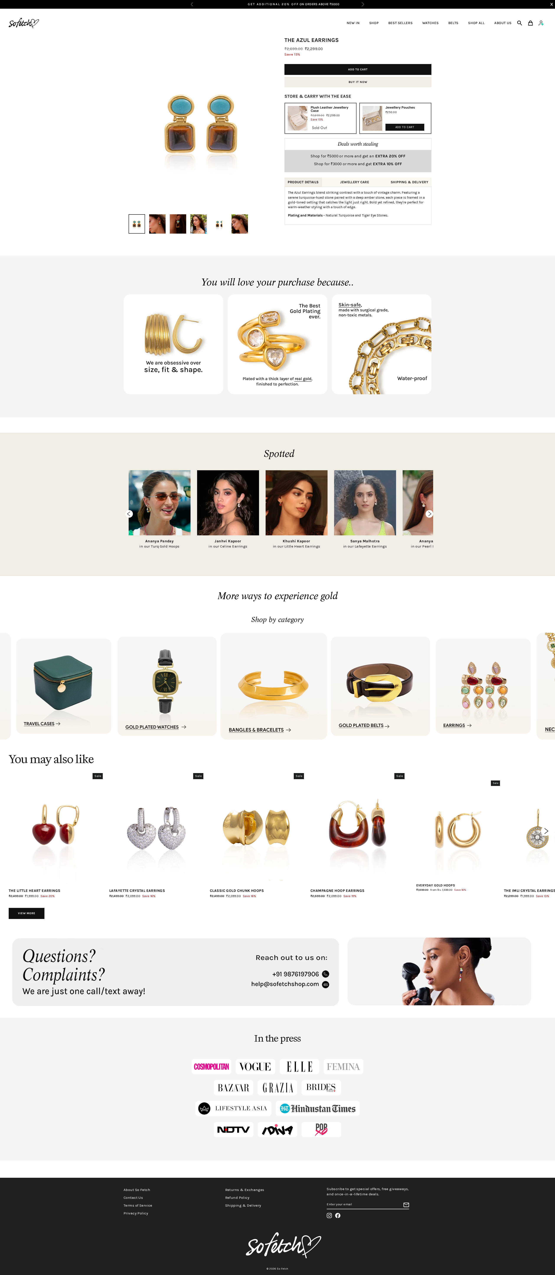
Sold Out (319, 127)
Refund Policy (237, 1197)
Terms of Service (138, 1205)
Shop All (476, 23)
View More (26, 913)
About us (503, 23)
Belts (453, 23)
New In (353, 23)
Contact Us (133, 1197)
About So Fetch (137, 1190)
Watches (430, 23)
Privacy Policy (136, 1213)
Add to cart (404, 127)
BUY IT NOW (358, 82)
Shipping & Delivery (243, 1205)
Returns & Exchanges (244, 1190)
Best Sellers (400, 23)
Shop (374, 23)
